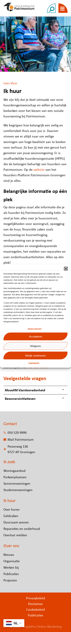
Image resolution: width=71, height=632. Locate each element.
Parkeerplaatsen (15, 477)
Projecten (10, 580)
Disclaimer (35, 603)
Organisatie (11, 561)
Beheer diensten (35, 328)
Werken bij (11, 567)
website (39, 169)
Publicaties (11, 573)
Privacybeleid (35, 598)
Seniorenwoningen (16, 483)
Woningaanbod (14, 470)
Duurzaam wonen (16, 522)
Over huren (11, 509)
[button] (66, 268)
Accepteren (35, 336)
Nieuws (8, 554)
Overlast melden (15, 535)
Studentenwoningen (18, 489)
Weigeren (35, 345)
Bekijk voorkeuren (35, 355)
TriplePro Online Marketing (42, 626)
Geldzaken (10, 515)
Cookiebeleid (33, 363)
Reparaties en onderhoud (21, 528)
